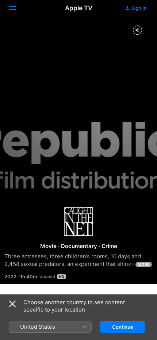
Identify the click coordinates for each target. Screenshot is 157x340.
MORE (144, 264)
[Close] (12, 304)
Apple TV (78, 8)
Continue (122, 327)
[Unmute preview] (137, 30)
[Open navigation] (17, 8)
